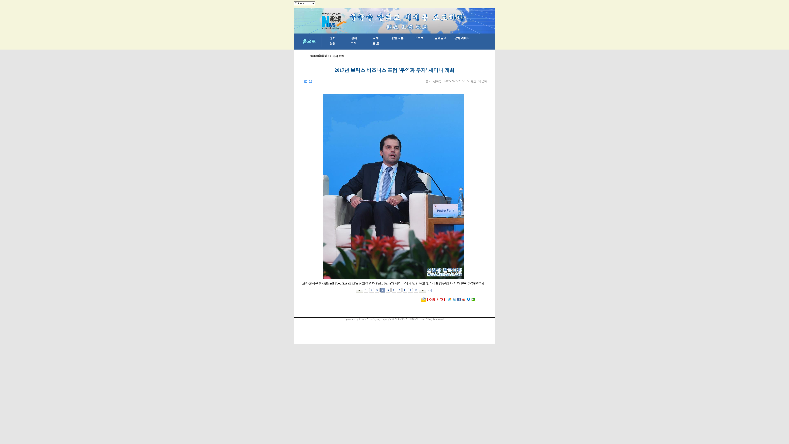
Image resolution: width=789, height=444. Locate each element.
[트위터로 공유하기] (454, 299)
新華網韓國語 (319, 56)
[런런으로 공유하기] (468, 299)
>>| (430, 290)
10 (416, 290)
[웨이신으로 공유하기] (473, 299)
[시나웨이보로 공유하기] (464, 299)
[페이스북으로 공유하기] (459, 299)
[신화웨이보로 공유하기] (449, 299)
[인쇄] (310, 81)
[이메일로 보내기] (306, 81)
